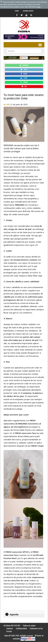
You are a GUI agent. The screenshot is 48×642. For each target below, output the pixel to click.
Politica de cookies (29, 625)
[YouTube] (26, 14)
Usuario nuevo (28, 11)
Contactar (9, 628)
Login (17, 11)
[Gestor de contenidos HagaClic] (28, 639)
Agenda (14, 614)
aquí (38, 7)
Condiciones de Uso (36, 628)
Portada (9, 631)
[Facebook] (17, 14)
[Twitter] (21, 14)
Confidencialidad (21, 628)
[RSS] (31, 14)
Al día (7, 104)
